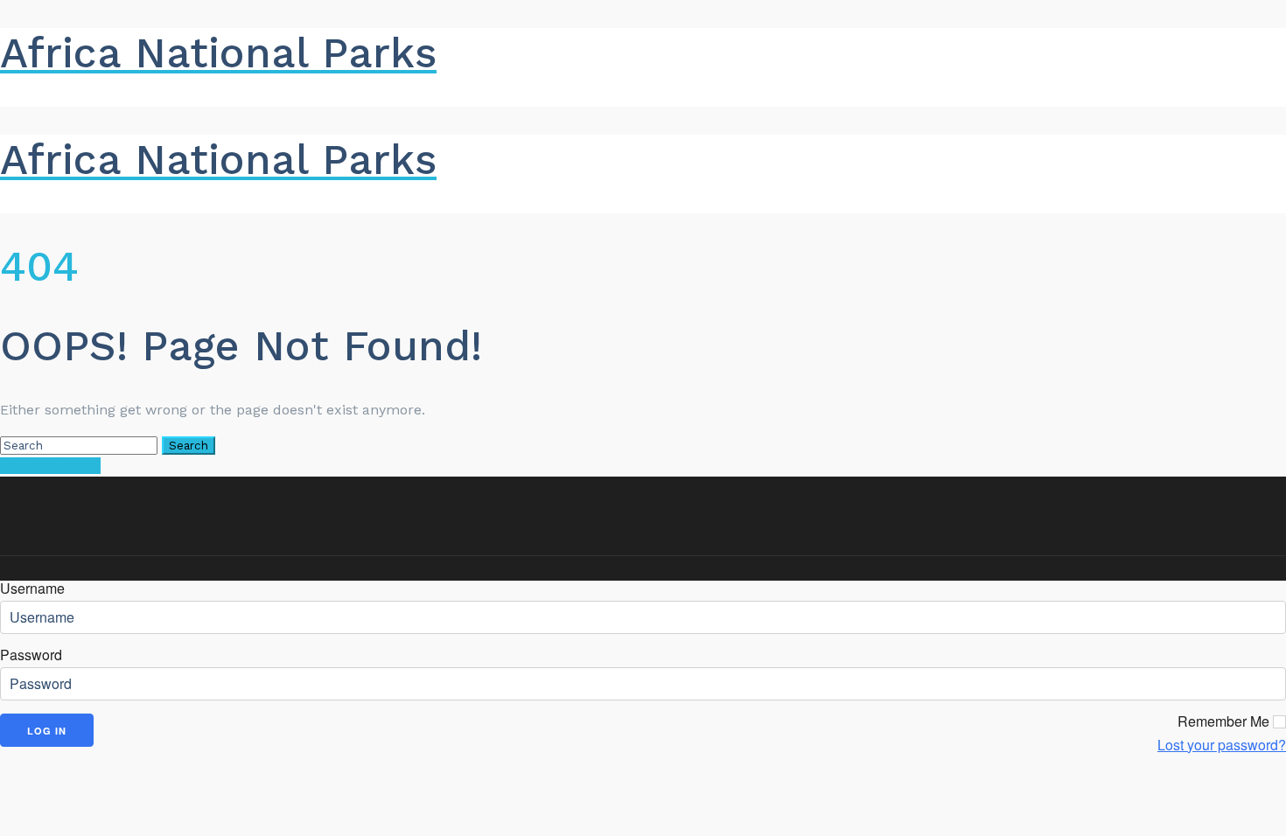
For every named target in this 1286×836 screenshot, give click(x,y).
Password (31, 655)
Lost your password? (1221, 745)
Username (32, 588)
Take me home (50, 465)
